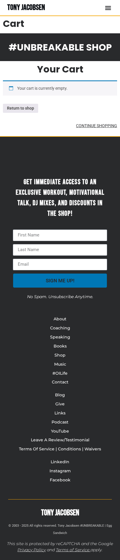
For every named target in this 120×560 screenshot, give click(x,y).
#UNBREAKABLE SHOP (60, 47)
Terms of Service (72, 549)
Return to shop (20, 108)
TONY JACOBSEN (26, 7)
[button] (108, 8)
